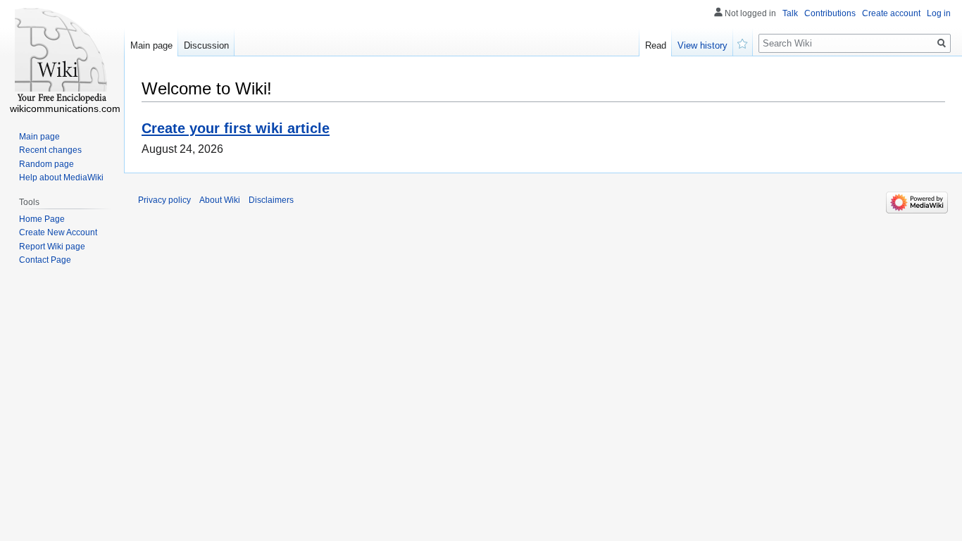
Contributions (830, 13)
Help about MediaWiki (61, 177)
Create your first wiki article (236, 128)
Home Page (42, 219)
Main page (151, 45)
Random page (46, 164)
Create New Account (58, 232)
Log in (939, 13)
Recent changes (50, 150)
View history (702, 45)
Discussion (206, 45)
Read (655, 45)
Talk (790, 13)
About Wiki (219, 200)
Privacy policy (164, 200)
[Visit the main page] (62, 56)
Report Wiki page (52, 246)
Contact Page (45, 260)
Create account (891, 13)
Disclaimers (271, 200)
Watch (743, 42)
